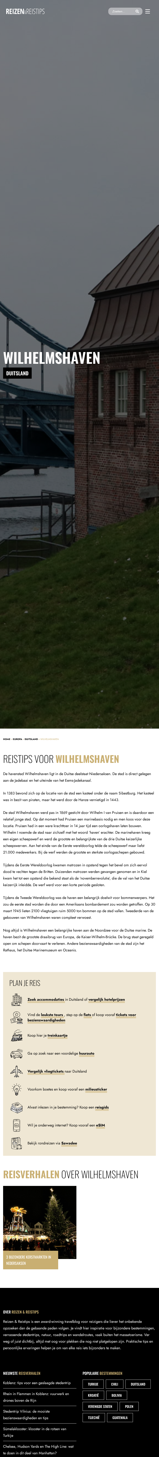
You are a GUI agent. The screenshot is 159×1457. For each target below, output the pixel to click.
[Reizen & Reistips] (25, 11)
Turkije (93, 1384)
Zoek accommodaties (46, 999)
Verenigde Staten (100, 1406)
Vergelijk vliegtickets (46, 1071)
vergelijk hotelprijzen (106, 999)
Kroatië (93, 1395)
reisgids (102, 1107)
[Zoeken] (137, 11)
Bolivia (117, 1395)
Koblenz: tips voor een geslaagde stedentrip (37, 1383)
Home (6, 739)
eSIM (100, 1125)
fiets (88, 1014)
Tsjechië (94, 1417)
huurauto (86, 1053)
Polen (129, 1406)
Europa (17, 739)
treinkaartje (57, 1035)
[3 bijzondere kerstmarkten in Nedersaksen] (39, 1227)
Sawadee (69, 1143)
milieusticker (96, 1089)
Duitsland (31, 739)
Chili (114, 1384)
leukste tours (52, 1014)
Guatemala (120, 1417)
